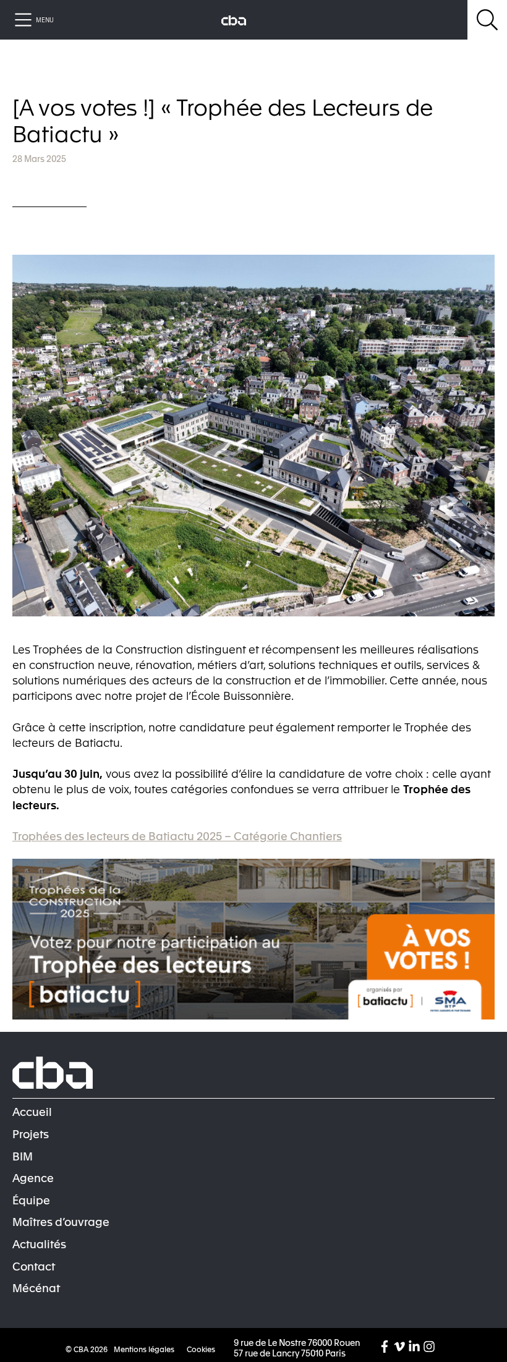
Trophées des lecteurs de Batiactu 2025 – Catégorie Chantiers (177, 835)
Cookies (201, 1349)
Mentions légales (144, 1349)
